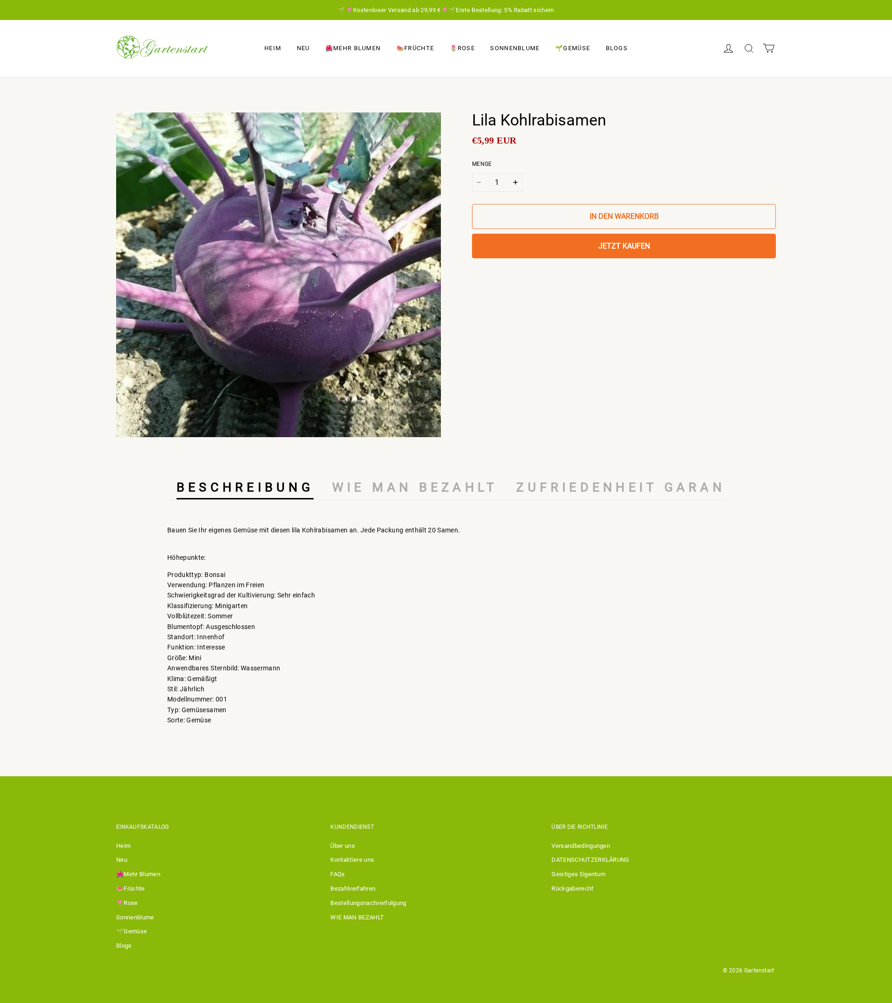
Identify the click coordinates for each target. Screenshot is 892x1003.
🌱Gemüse (572, 48)
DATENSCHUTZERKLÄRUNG (590, 859)
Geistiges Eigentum (578, 874)
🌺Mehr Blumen (353, 48)
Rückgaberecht (572, 888)
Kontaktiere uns (352, 859)
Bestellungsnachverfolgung (368, 902)
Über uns (342, 845)
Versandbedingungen (580, 845)
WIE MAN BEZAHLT (357, 917)
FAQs (337, 874)
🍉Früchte (415, 48)
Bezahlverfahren (352, 888)
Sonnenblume (514, 48)
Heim (272, 48)
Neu (303, 48)
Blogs (617, 48)
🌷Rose (462, 48)
